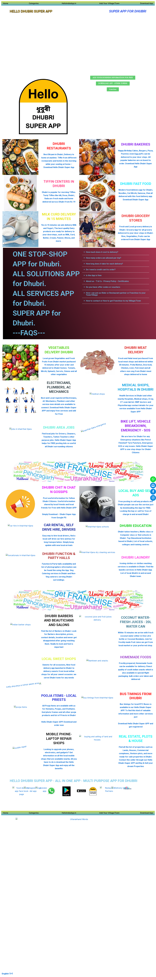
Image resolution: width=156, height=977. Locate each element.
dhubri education (135, 526)
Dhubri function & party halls (58, 556)
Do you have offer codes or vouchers (103, 287)
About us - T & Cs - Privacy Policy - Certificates (107, 281)
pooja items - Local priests (59, 698)
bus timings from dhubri (135, 696)
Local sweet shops (59, 659)
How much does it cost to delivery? (102, 252)
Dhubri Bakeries (135, 144)
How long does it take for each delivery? (104, 264)
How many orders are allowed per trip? (103, 258)
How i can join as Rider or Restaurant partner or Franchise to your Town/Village (116, 294)
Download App (146, 3)
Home (5, 3)
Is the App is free (94, 275)
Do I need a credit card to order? (101, 269)
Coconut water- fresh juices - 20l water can (135, 622)
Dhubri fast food (135, 184)
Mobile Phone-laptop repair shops (59, 738)
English (5, 973)
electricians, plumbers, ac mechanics (59, 387)
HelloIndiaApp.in (69, 3)
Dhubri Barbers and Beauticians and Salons (59, 620)
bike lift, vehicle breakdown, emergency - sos (136, 425)
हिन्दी (11, 973)
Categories (34, 3)
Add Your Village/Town (109, 3)
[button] (115, 252)
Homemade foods (135, 657)
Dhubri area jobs (58, 427)
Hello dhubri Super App (31, 11)
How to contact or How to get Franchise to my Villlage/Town (113, 301)
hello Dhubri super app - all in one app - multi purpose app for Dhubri (73, 781)
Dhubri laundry (135, 557)
